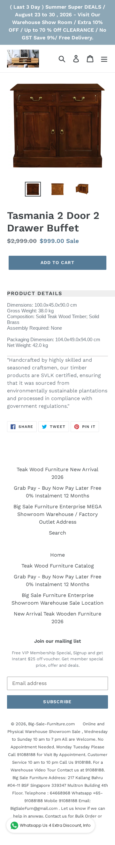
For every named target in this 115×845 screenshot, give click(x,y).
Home (57, 555)
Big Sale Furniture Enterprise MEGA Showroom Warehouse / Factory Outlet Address (57, 514)
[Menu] (104, 59)
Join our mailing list (57, 641)
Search (57, 533)
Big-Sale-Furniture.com (51, 723)
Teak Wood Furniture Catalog (57, 566)
